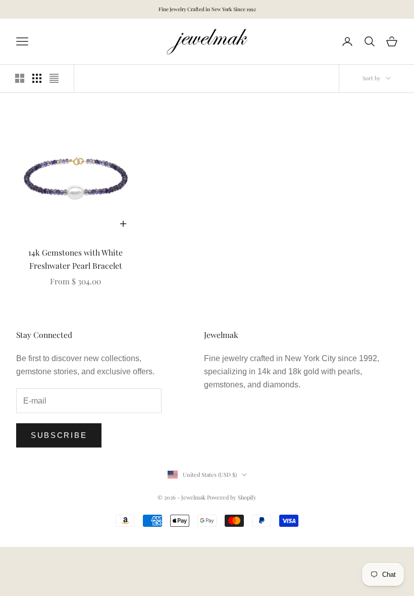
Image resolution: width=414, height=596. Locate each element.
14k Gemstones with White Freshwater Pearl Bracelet (75, 259)
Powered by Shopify (231, 497)
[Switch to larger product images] (19, 78)
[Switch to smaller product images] (36, 78)
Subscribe (59, 435)
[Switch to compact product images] (54, 78)
